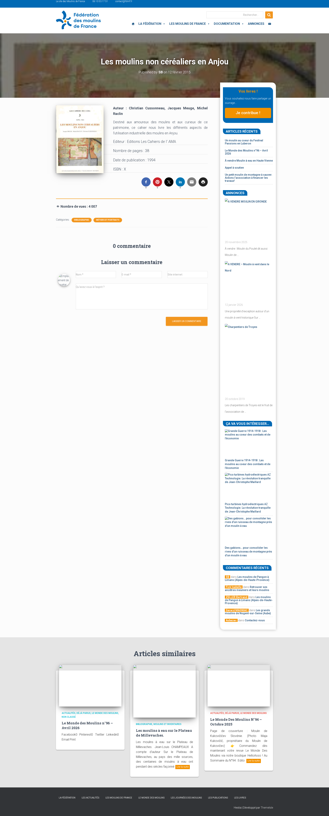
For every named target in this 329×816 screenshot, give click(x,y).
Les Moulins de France (187, 24)
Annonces (256, 24)
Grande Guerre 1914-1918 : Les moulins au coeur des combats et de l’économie (247, 464)
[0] (146, 182)
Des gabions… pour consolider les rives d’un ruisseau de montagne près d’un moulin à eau (248, 551)
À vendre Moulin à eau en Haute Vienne (249, 160)
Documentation (227, 24)
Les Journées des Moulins (186, 797)
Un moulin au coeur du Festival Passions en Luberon (244, 142)
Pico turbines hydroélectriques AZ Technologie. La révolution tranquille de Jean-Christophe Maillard (248, 508)
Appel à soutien (234, 167)
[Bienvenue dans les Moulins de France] (133, 24)
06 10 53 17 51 (100, 1)
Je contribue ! (248, 113)
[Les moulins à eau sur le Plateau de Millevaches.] (164, 691)
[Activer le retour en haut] (321, 808)
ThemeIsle (267, 807)
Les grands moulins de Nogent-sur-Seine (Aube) (248, 612)
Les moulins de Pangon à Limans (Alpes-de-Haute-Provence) (247, 578)
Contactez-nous (255, 620)
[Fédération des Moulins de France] (78, 20)
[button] (163, 24)
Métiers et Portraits (107, 220)
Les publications (218, 797)
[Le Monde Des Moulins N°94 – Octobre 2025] (238, 685)
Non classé (69, 717)
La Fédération (149, 24)
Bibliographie (81, 220)
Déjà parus (84, 713)
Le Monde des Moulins (105, 713)
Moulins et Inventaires (167, 724)
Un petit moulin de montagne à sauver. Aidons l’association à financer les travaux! (248, 177)
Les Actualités (90, 797)
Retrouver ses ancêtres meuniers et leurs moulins (247, 588)
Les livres (240, 797)
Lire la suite (182, 767)
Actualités (68, 713)
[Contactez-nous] (269, 24)
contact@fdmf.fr (123, 1)
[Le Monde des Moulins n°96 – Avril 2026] (90, 685)
